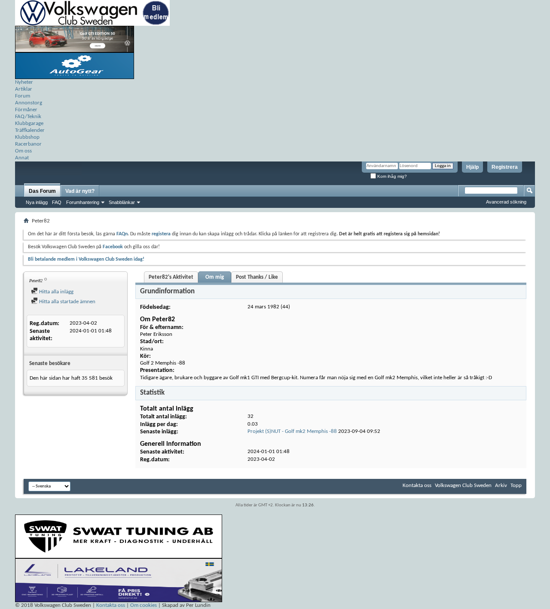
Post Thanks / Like (257, 277)
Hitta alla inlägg (55, 292)
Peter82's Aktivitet (171, 277)
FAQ (56, 202)
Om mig (214, 277)
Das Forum (42, 191)
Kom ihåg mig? (391, 176)
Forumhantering (82, 202)
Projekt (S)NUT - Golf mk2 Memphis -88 (292, 431)
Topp (516, 485)
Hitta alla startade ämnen (66, 301)
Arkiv (501, 485)
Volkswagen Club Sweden (463, 485)
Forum (22, 96)
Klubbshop (27, 137)
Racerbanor (28, 144)
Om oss (23, 151)
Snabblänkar (122, 202)
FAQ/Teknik (28, 116)
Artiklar (23, 89)
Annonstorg (28, 103)
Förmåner (26, 110)
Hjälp (472, 167)
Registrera (505, 167)
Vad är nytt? (80, 191)
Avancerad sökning (506, 201)
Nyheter (24, 82)
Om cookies (143, 605)
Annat (22, 158)
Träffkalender (30, 130)
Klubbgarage (29, 123)
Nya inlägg (37, 202)
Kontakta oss (417, 485)
